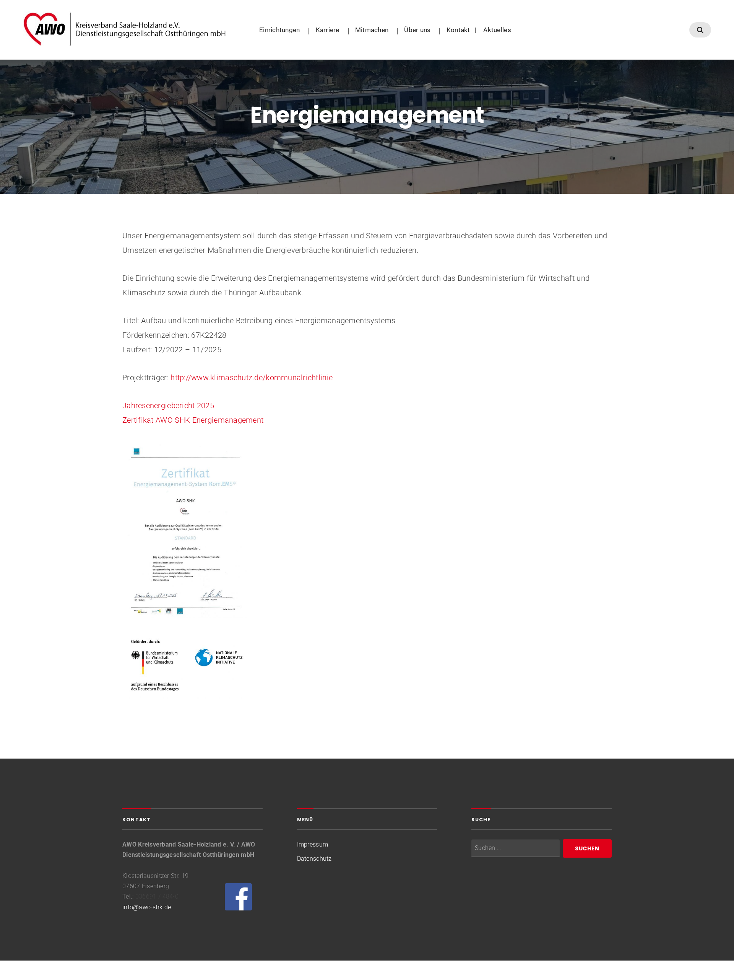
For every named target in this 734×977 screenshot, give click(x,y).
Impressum (312, 844)
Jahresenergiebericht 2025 (169, 405)
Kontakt (458, 30)
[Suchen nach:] (515, 848)
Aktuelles (497, 30)
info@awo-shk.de (146, 907)
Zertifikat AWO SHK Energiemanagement (192, 420)
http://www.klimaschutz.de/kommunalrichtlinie (252, 377)
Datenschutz (314, 858)
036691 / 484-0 (157, 896)
